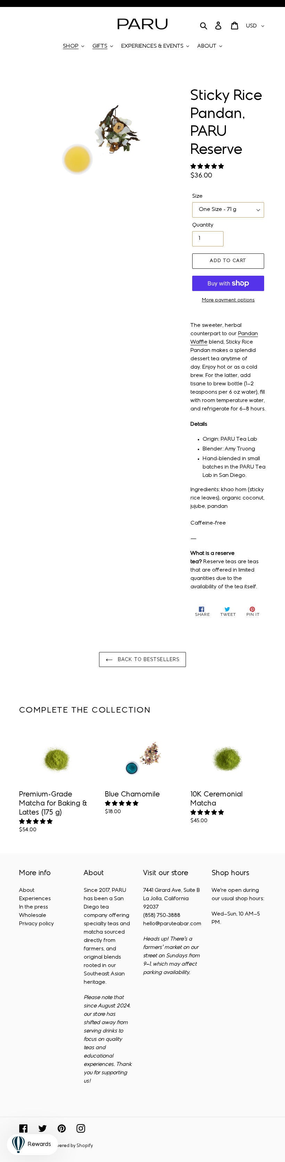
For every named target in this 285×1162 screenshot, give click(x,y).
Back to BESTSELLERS (147, 659)
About (26, 890)
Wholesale (32, 915)
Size (197, 196)
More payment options (228, 300)
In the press (33, 907)
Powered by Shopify (71, 1146)
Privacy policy (36, 923)
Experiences (35, 898)
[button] (207, 166)
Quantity (202, 225)
